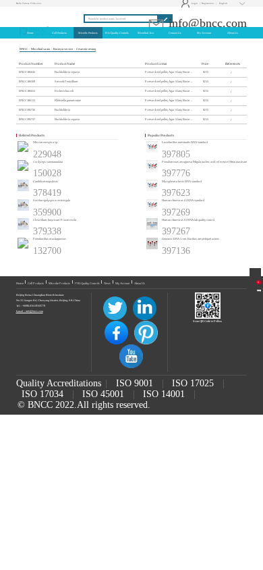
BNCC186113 (27, 100)
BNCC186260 (27, 81)
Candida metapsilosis (45, 181)
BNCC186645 (27, 72)
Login (190, 3)
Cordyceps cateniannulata (48, 161)
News (107, 283)
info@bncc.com (206, 23)
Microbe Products (59, 283)
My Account (122, 283)
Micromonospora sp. (45, 142)
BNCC (24, 49)
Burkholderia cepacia (67, 72)
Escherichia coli (64, 91)
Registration (208, 3)
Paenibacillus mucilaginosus (49, 238)
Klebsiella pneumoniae (68, 100)
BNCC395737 (27, 119)
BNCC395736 (27, 109)
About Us (139, 283)
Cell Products (36, 283)
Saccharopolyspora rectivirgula (51, 200)
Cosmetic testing (86, 49)
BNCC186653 (27, 91)
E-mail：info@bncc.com (29, 311)
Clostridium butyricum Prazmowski (54, 220)
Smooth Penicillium (66, 81)
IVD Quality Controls (87, 283)
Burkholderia (62, 109)
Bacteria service (63, 49)
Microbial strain (40, 49)
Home (20, 283)
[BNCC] (37, 14)
